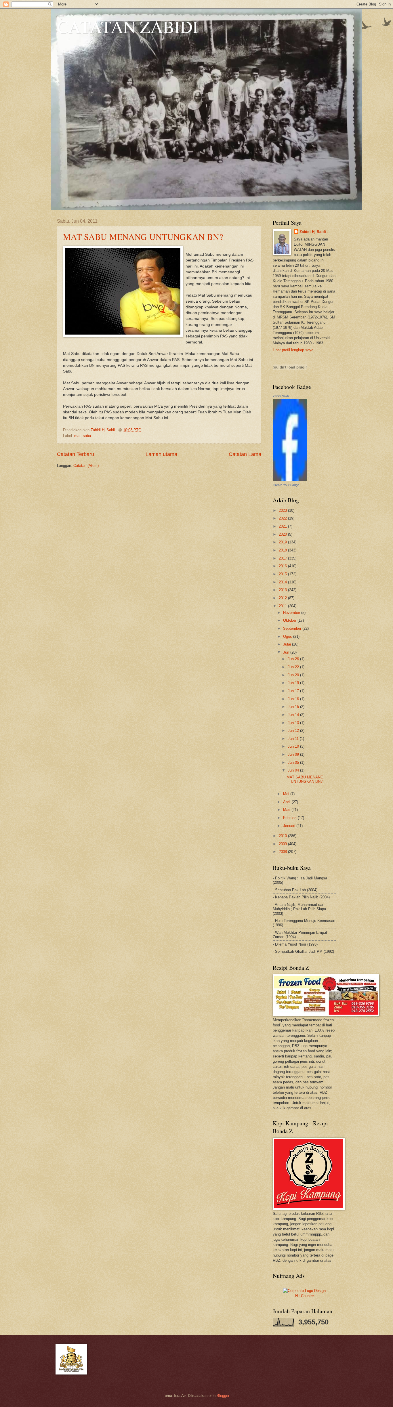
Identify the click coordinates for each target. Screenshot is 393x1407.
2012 (283, 598)
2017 (283, 558)
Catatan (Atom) (86, 465)
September (292, 628)
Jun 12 (294, 730)
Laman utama (161, 454)
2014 (283, 582)
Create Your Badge (286, 485)
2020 (283, 534)
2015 (283, 574)
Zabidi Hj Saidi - (313, 232)
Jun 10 (294, 746)
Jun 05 (294, 762)
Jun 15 (294, 707)
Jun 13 (294, 723)
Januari (289, 826)
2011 (283, 606)
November (292, 612)
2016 (283, 566)
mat (77, 436)
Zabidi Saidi (281, 396)
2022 (283, 518)
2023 (283, 510)
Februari (290, 818)
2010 (283, 836)
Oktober (290, 620)
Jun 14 (294, 715)
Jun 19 (294, 683)
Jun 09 (294, 754)
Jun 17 (294, 691)
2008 (283, 851)
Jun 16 (294, 699)
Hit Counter (304, 1296)
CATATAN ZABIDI (127, 26)
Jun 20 (294, 675)
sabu (87, 436)
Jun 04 (294, 770)
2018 (283, 550)
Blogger (223, 1395)
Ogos (288, 636)
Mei (286, 794)
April (287, 802)
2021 (283, 526)
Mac (287, 809)
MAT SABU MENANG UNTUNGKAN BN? (143, 236)
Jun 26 (294, 659)
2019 (283, 542)
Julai (287, 644)
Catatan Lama (245, 454)
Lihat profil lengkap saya (293, 350)
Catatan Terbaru (75, 454)
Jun (286, 652)
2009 (283, 844)
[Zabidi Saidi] (290, 480)
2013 (283, 590)
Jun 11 (294, 738)
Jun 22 (294, 667)
